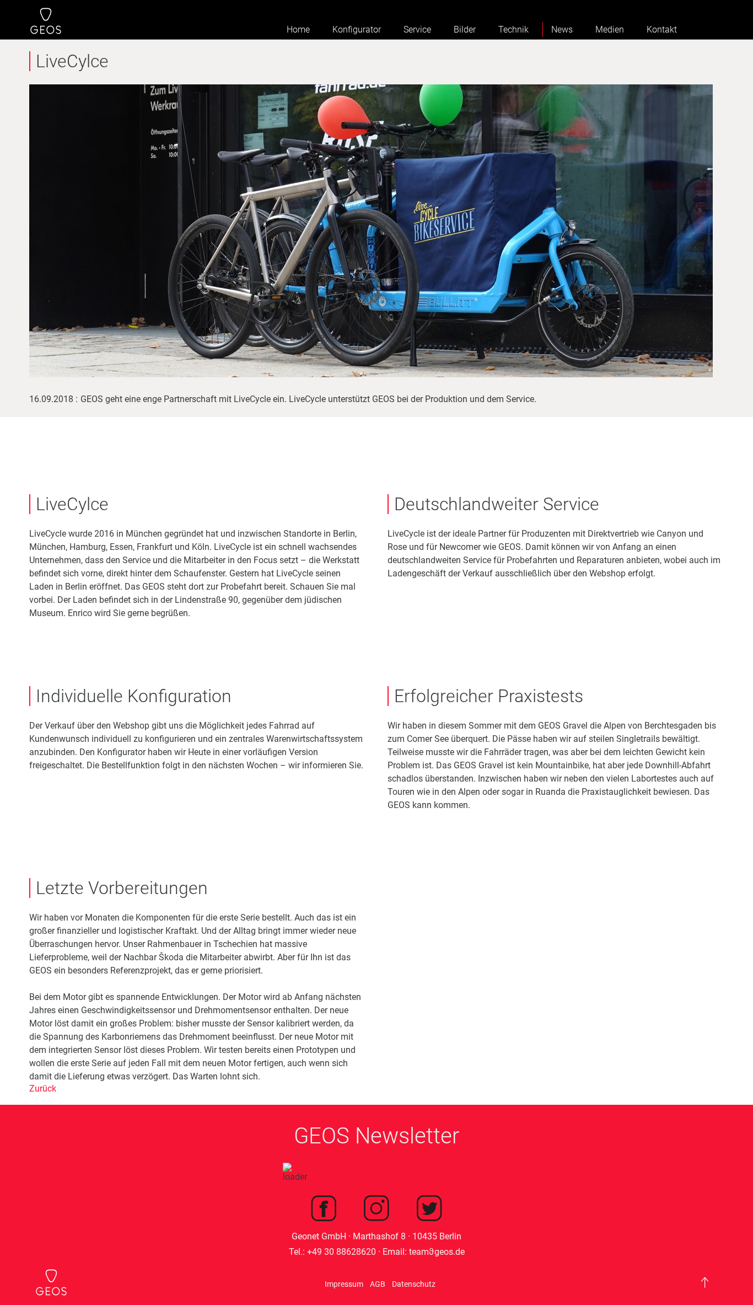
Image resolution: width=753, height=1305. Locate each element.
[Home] (45, 22)
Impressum (344, 1284)
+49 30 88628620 (341, 1252)
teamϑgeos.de (437, 1252)
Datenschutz (413, 1284)
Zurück (42, 1088)
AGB (377, 1284)
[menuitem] (295, 30)
